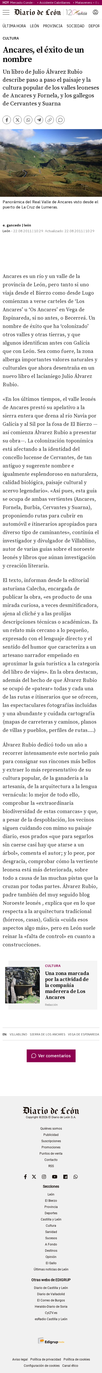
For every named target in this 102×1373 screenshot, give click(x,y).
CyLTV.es (51, 1313)
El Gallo (51, 1263)
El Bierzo (51, 1201)
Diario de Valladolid (51, 1294)
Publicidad (51, 1135)
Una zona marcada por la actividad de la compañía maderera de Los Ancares (67, 985)
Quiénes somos (51, 1128)
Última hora (14, 26)
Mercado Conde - (23, 2)
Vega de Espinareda (83, 1034)
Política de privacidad (45, 1359)
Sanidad (51, 1232)
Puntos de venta (51, 1153)
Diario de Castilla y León (51, 1288)
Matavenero (83, 2)
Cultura (11, 38)
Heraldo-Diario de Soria (51, 1306)
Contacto (51, 1160)
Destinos (51, 1250)
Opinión (51, 1257)
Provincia (53, 26)
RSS (51, 1166)
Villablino (18, 1034)
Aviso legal (20, 1359)
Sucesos (51, 1238)
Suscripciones (51, 1141)
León (34, 26)
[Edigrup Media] (51, 1340)
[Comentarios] (60, 120)
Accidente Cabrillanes (55, 2)
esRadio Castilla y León (51, 1319)
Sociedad (75, 26)
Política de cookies (77, 1359)
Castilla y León (51, 1219)
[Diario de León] (50, 12)
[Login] (95, 12)
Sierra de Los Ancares (47, 1034)
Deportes (51, 1213)
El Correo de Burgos (51, 1300)
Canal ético (70, 1366)
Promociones (51, 1147)
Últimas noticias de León (51, 1269)
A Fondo (51, 1244)
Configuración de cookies (42, 1366)
